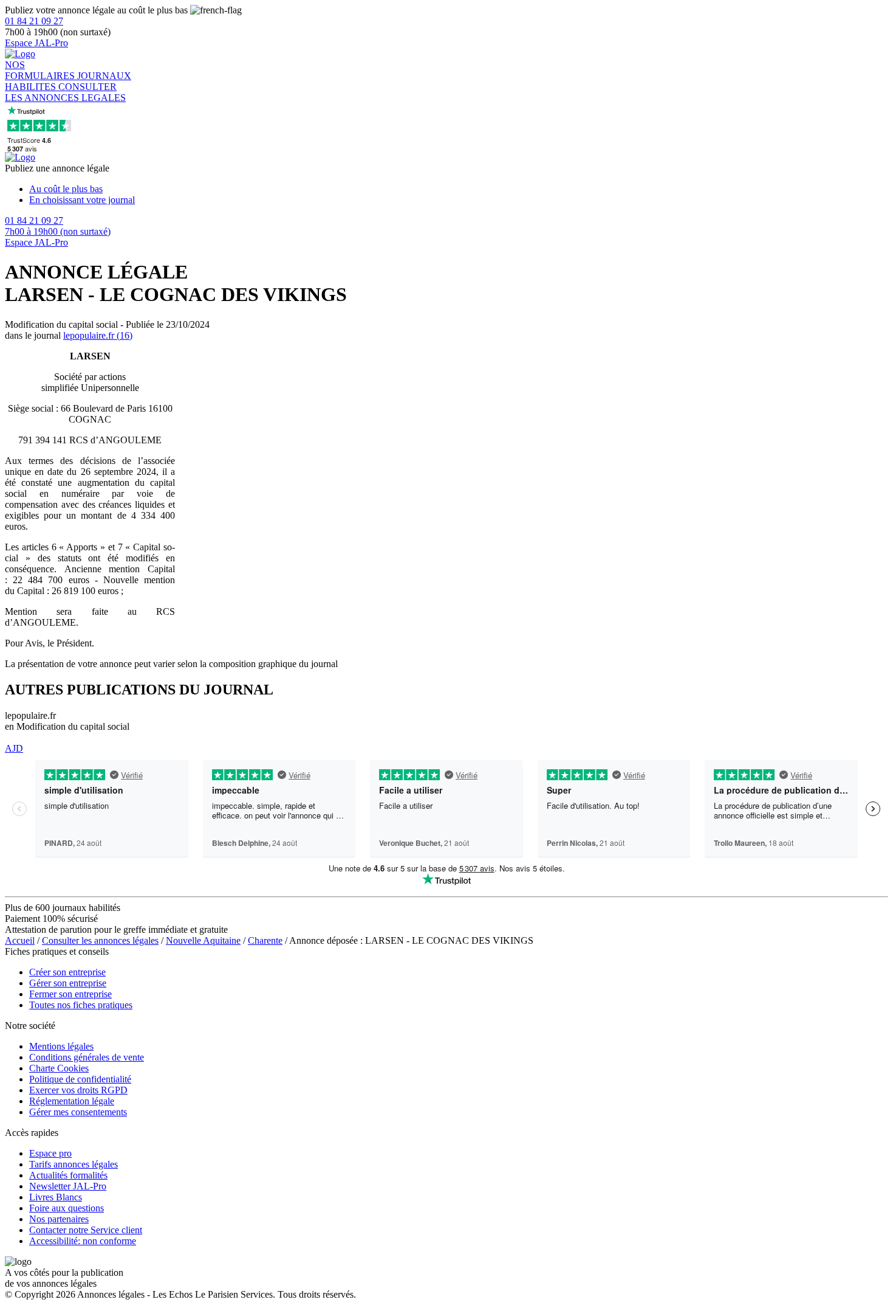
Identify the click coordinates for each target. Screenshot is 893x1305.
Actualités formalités (68, 1175)
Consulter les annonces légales (100, 940)
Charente (265, 940)
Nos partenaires (59, 1219)
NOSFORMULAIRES (41, 70)
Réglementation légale (71, 1101)
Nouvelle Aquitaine (203, 940)
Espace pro (50, 1153)
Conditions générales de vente (86, 1057)
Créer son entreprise (67, 972)
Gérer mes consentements (78, 1112)
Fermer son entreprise (70, 994)
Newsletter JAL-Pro (67, 1186)
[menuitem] (458, 189)
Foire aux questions (66, 1208)
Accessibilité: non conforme (82, 1241)
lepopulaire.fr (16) (97, 335)
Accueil (20, 940)
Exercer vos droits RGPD (78, 1090)
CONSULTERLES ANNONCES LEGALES (65, 92)
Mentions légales (61, 1046)
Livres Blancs (55, 1197)
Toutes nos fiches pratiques (80, 1005)
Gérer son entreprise (67, 983)
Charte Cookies (59, 1068)
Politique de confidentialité (80, 1079)
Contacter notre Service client (85, 1230)
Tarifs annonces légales (73, 1164)
